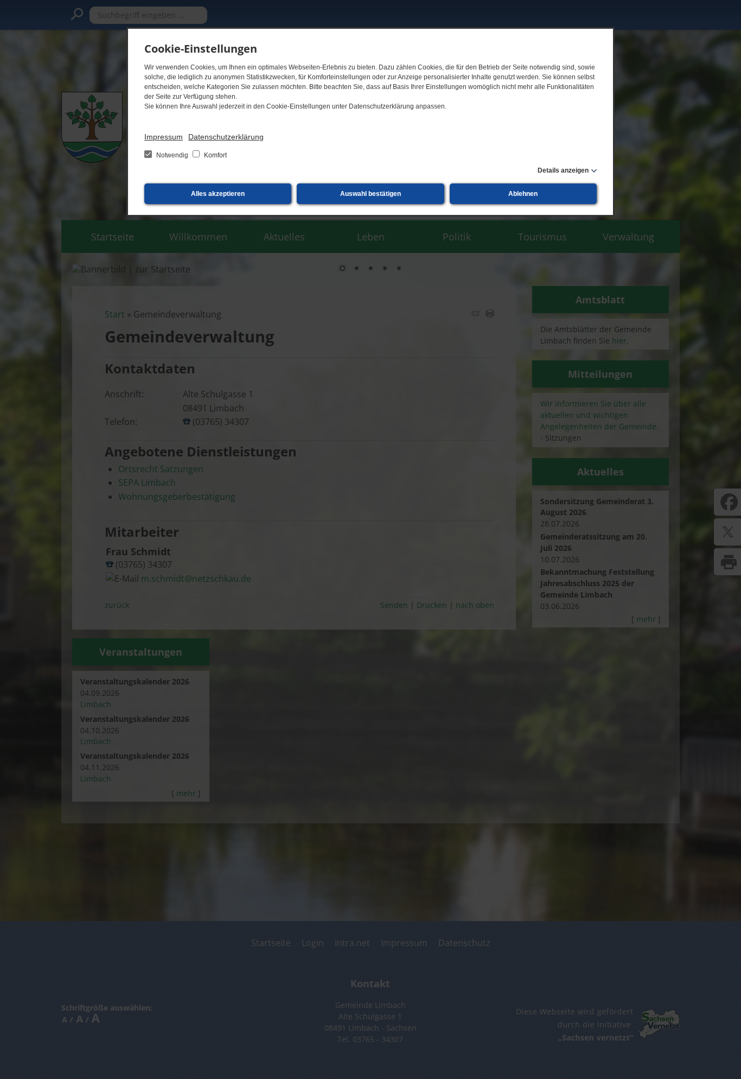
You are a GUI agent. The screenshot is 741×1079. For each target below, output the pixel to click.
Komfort (214, 155)
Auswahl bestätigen (370, 194)
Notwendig (172, 155)
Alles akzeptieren (218, 194)
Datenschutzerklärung (226, 136)
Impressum (163, 136)
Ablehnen (523, 194)
